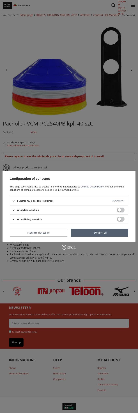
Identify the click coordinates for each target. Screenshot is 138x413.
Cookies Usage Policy (92, 186)
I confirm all (100, 232)
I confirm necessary (38, 232)
